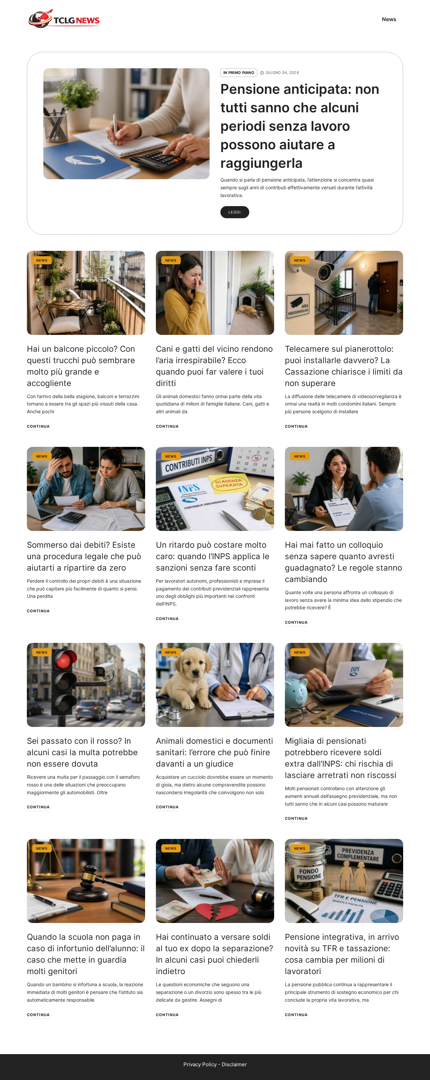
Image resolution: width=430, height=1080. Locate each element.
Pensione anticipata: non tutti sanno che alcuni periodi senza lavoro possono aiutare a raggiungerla (299, 126)
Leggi (234, 212)
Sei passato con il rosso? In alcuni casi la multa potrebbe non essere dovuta (82, 752)
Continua (38, 426)
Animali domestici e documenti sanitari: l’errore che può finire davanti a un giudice (214, 752)
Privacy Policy (200, 1064)
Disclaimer (234, 1064)
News (389, 19)
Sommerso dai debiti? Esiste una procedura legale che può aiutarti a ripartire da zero (84, 556)
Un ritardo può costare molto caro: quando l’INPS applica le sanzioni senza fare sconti (212, 556)
